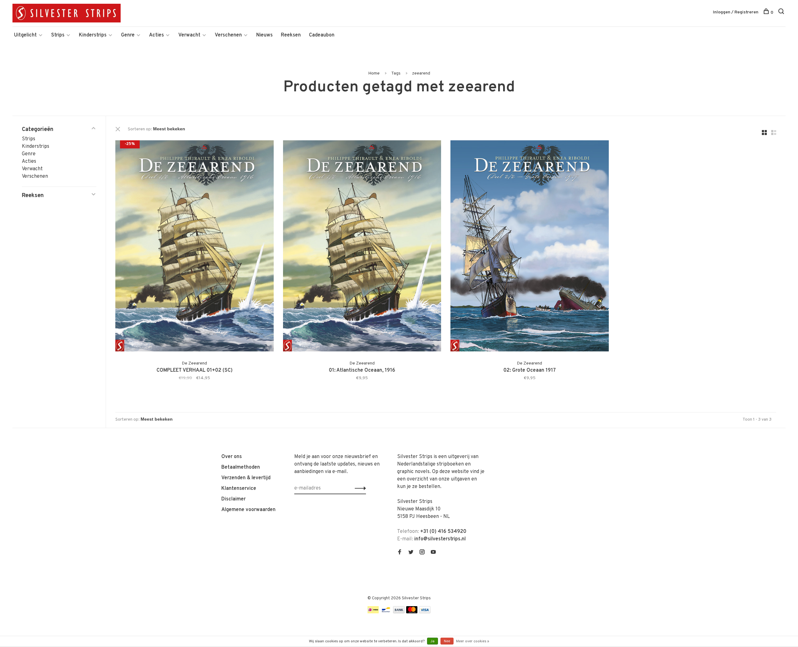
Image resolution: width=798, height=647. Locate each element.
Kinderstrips (93, 35)
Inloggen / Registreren (735, 12)
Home (374, 73)
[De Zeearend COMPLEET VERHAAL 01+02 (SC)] (194, 247)
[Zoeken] (782, 12)
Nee (447, 641)
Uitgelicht (25, 35)
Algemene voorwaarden (248, 510)
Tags (396, 73)
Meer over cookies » (472, 641)
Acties (156, 35)
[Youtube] (433, 553)
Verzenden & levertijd (246, 478)
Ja (432, 641)
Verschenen (228, 35)
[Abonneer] (358, 488)
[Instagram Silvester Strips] (422, 553)
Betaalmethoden (240, 467)
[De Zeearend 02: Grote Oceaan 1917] (529, 247)
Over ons (231, 457)
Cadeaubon (321, 35)
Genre (128, 35)
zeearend (421, 73)
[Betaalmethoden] (373, 612)
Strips (58, 35)
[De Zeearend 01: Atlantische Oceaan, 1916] (362, 247)
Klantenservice (238, 488)
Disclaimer (233, 499)
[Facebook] (399, 553)
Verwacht (189, 35)
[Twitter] (410, 553)
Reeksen (291, 35)
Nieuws (264, 35)
